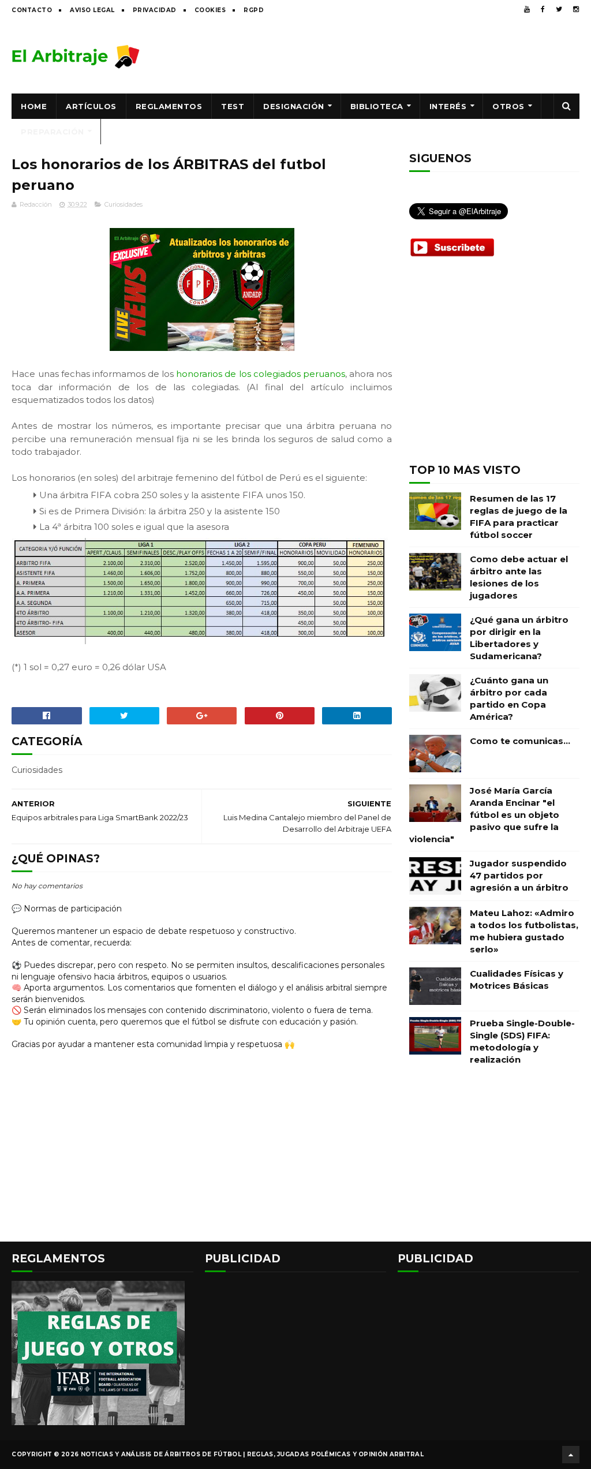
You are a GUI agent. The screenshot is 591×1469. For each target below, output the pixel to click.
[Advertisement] (369, 56)
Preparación (52, 131)
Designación (293, 106)
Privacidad (155, 10)
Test (232, 106)
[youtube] (527, 9)
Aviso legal (92, 10)
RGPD (254, 10)
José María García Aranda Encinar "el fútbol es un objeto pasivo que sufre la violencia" (484, 814)
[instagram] (576, 9)
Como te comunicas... (520, 740)
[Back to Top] (570, 1454)
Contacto (32, 10)
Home (34, 106)
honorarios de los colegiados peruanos (260, 373)
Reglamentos (169, 106)
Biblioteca (376, 106)
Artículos (91, 106)
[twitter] (559, 9)
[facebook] (543, 9)
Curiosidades (123, 204)
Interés (448, 106)
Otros (508, 106)
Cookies (210, 10)
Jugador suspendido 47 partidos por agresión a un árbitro (519, 875)
